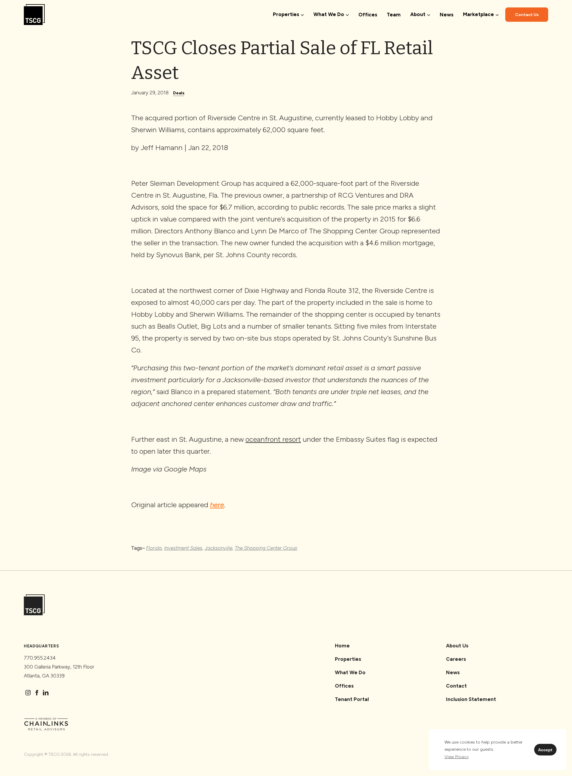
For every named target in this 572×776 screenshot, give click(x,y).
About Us (457, 646)
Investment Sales (183, 548)
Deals (178, 93)
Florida (154, 548)
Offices (367, 15)
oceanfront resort (273, 439)
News (446, 15)
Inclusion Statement (471, 699)
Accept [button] (545, 749)
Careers (456, 659)
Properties (348, 659)
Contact (456, 686)
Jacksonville (218, 548)
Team (394, 15)
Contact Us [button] (527, 14)
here (217, 504)
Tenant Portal (352, 699)
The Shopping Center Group (266, 548)
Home (342, 646)
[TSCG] (34, 14)
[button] (456, 757)
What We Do (350, 672)
